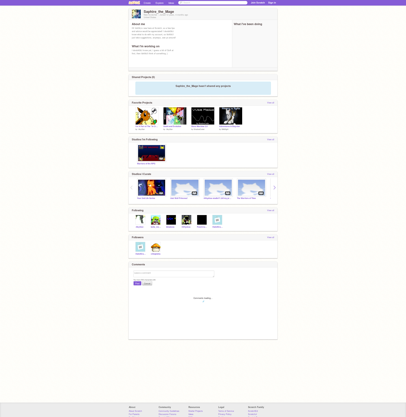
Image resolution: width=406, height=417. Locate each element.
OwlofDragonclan (217, 227)
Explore (160, 2)
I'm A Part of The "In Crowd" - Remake (147, 126)
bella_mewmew (156, 227)
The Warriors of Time (246, 198)
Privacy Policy (225, 414)
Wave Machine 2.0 (199, 126)
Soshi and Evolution (172, 126)
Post (137, 283)
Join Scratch (258, 2)
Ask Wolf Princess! (179, 198)
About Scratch (135, 410)
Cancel (147, 283)
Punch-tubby (202, 227)
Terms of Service (226, 410)
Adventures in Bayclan (229, 126)
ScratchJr (252, 414)
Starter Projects (195, 410)
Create (147, 2)
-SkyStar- (141, 129)
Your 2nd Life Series (146, 198)
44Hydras (186, 227)
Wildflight (225, 129)
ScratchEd (253, 410)
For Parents (134, 414)
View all (270, 102)
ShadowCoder (199, 129)
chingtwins (155, 254)
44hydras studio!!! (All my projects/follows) (218, 198)
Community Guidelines (169, 410)
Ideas (171, 2)
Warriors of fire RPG (146, 163)
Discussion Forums (167, 414)
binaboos (170, 227)
